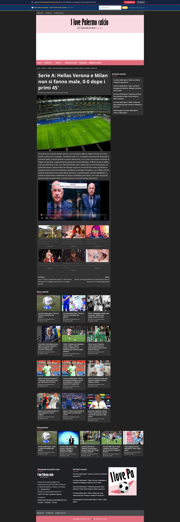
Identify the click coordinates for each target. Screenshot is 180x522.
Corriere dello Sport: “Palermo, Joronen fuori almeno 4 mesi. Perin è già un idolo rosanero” (127, 96)
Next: (91, 279)
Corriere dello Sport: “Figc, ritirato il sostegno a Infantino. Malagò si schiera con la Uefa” (127, 88)
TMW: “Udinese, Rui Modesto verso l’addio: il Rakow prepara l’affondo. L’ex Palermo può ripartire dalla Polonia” (73, 347)
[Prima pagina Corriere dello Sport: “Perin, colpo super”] (133, 437)
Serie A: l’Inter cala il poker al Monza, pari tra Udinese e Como (73, 413)
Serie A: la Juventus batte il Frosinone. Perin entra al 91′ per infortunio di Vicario (48, 380)
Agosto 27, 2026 (43, 321)
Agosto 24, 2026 (68, 355)
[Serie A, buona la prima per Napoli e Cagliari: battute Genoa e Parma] (99, 368)
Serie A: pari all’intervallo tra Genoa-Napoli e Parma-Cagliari (48, 413)
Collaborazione (59, 13)
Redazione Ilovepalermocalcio (48, 92)
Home (39, 63)
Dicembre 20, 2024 (63, 92)
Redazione (40, 13)
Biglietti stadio (95, 63)
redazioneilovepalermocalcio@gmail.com (52, 500)
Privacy (54, 502)
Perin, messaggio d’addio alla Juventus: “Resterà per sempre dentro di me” (98, 315)
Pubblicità (49, 13)
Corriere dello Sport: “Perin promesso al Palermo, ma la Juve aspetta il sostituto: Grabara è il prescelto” (73, 381)
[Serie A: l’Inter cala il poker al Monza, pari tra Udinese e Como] (74, 401)
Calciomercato (71, 63)
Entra (124, 7)
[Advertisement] (90, 46)
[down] (52, 63)
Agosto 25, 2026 (94, 321)
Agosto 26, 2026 (68, 321)
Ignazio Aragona (55, 494)
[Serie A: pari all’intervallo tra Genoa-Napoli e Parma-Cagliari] (48, 401)
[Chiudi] (147, 2)
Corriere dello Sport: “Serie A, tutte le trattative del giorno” (48, 315)
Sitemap (48, 502)
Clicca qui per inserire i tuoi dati (137, 7)
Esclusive (83, 63)
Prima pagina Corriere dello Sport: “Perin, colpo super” (125, 111)
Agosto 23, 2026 (43, 386)
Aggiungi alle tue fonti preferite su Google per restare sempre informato (65, 2)
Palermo (47, 63)
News (58, 63)
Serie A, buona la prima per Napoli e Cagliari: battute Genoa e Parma (98, 380)
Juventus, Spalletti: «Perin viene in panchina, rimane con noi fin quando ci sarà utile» (97, 413)
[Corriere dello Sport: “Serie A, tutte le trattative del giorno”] (48, 303)
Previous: (55, 280)
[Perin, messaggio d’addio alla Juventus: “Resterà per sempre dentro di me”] (99, 303)
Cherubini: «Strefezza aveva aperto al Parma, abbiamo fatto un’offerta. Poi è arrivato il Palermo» (48, 347)
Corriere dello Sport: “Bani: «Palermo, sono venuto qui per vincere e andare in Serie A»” (127, 104)
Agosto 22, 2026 (94, 386)
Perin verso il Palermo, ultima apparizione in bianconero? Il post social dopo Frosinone (97, 347)
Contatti (40, 502)
